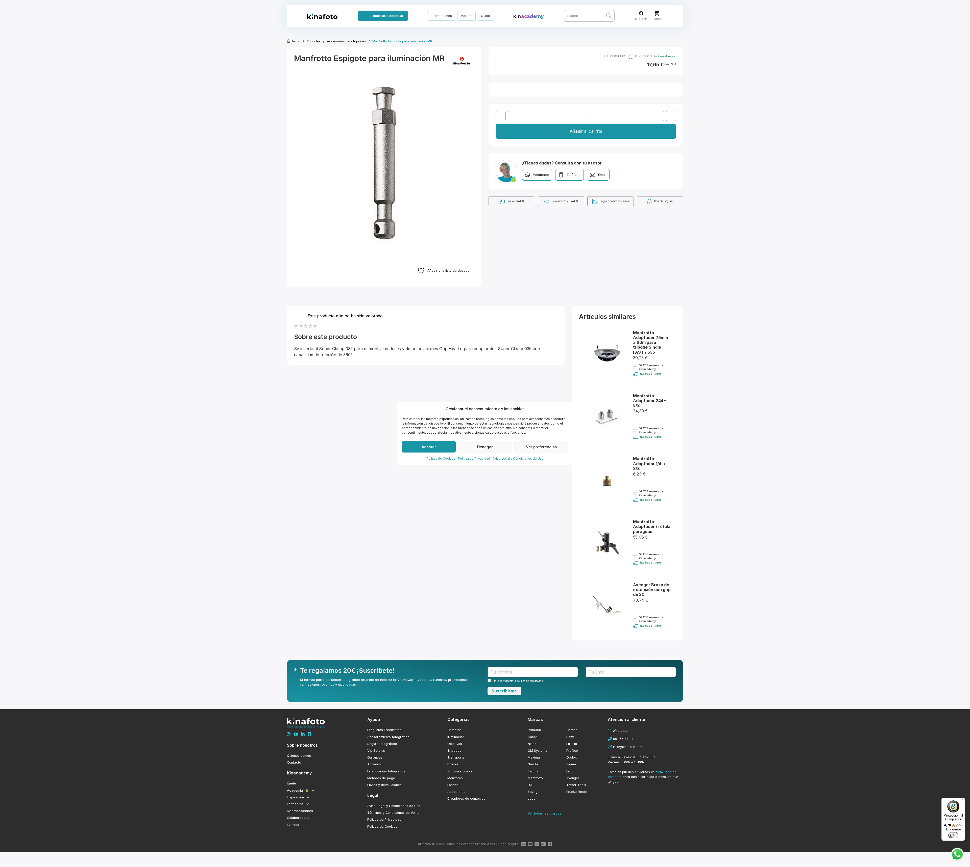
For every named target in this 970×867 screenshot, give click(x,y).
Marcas (466, 16)
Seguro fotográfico (382, 744)
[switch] (953, 835)
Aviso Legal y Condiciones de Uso (518, 458)
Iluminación (456, 737)
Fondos (452, 785)
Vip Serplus (376, 750)
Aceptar (429, 446)
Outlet (485, 16)
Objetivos (454, 744)
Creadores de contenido (466, 798)
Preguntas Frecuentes (384, 730)
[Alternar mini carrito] (656, 13)
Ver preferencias (541, 446)
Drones (452, 764)
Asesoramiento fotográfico (388, 737)
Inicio (296, 41)
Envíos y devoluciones (384, 785)
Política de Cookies (440, 458)
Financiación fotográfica (386, 771)
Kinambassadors (300, 811)
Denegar (485, 446)
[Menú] (962, 801)
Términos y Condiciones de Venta (393, 813)
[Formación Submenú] (307, 804)
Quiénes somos (299, 756)
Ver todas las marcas (544, 813)
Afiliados (374, 764)
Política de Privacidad (474, 458)
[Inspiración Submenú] (308, 797)
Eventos (293, 825)
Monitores (455, 778)
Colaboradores (298, 818)
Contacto (294, 762)
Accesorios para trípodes (346, 41)
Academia (298, 790)
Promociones (441, 16)
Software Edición (460, 771)
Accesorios (456, 792)
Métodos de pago (381, 778)
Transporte (456, 757)
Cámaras (454, 730)
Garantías (374, 757)
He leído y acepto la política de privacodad (518, 680)
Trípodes (314, 41)
